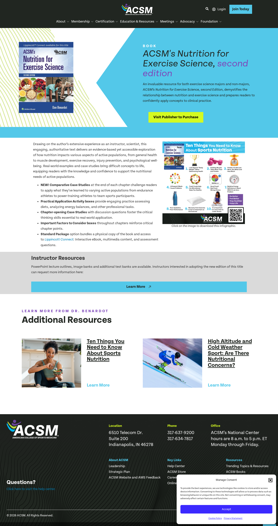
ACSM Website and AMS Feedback (135, 477)
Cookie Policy (215, 518)
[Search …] (207, 9)
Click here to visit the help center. (31, 489)
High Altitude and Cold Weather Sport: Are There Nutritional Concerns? (230, 353)
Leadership (117, 466)
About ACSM (118, 460)
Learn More (98, 385)
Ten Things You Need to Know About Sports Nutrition (105, 350)
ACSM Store (176, 472)
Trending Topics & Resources (247, 466)
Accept (226, 509)
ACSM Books (235, 472)
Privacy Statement (233, 518)
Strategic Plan (119, 472)
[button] (270, 480)
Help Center (176, 466)
